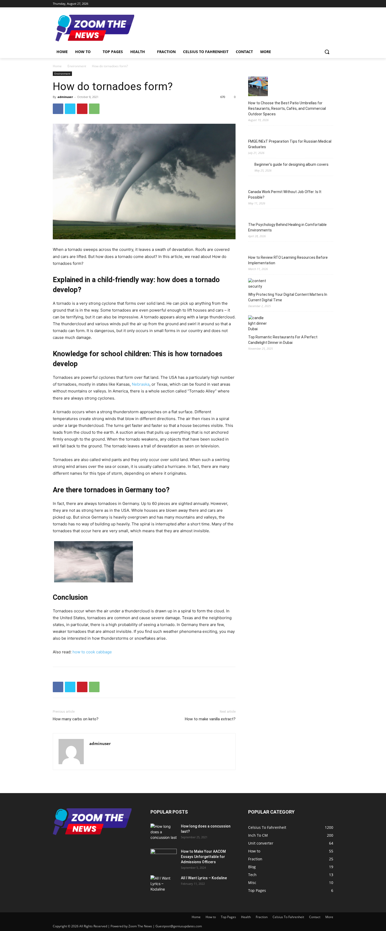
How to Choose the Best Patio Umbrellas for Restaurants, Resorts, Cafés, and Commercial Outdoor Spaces (287, 108)
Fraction (262, 917)
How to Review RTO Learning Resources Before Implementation (288, 260)
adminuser (65, 97)
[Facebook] (301, 4)
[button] (327, 51)
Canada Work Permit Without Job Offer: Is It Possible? (284, 194)
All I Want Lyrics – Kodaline (204, 878)
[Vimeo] (323, 4)
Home (57, 66)
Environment (76, 66)
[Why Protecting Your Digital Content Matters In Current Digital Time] (258, 283)
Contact (314, 917)
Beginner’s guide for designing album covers (291, 164)
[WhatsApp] (94, 109)
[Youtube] (330, 4)
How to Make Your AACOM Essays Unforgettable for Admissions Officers (203, 856)
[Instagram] (308, 4)
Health (246, 917)
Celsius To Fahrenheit (288, 917)
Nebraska (140, 384)
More (329, 917)
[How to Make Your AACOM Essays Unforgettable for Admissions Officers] (163, 858)
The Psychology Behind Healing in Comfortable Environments (287, 227)
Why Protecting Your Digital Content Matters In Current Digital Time (287, 297)
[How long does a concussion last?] (163, 833)
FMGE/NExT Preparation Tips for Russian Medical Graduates (289, 144)
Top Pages (228, 917)
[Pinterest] (82, 109)
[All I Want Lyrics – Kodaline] (163, 884)
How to (211, 917)
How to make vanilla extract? (210, 719)
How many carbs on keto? (75, 719)
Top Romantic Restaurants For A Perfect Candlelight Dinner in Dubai (282, 340)
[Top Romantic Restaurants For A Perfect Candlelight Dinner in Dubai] (258, 323)
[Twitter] (316, 4)
